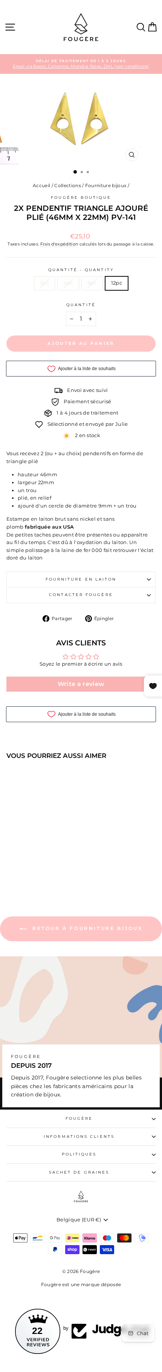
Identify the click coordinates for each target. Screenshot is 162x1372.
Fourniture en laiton (81, 579)
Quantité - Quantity (81, 269)
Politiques (79, 1154)
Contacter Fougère (81, 594)
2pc (44, 283)
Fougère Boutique (81, 197)
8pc (92, 283)
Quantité (81, 304)
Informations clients (79, 1136)
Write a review (81, 684)
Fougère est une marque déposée (81, 1284)
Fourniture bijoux (105, 185)
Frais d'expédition (59, 244)
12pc (116, 283)
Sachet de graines (79, 1172)
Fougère (79, 1118)
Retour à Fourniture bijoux (86, 928)
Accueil (41, 185)
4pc (68, 283)
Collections (67, 185)
